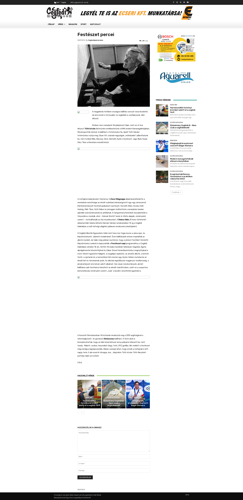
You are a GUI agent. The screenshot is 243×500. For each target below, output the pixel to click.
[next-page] (83, 412)
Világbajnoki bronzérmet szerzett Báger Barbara (138, 403)
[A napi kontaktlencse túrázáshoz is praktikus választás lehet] (162, 177)
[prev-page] (79, 412)
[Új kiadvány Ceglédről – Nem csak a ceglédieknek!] (113, 394)
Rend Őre (89, 397)
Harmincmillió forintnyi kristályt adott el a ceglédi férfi (89, 403)
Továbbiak (175, 192)
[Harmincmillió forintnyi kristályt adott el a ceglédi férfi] (89, 394)
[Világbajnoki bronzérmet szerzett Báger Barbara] (138, 394)
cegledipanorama (95, 40)
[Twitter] (180, 2)
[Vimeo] (184, 2)
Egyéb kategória (113, 397)
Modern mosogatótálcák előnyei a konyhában (181, 160)
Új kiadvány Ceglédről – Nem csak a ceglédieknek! (114, 403)
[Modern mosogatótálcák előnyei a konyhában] (162, 161)
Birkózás (137, 397)
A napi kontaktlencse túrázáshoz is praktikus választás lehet (181, 176)
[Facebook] (173, 2)
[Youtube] (187, 2)
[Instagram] (177, 2)
